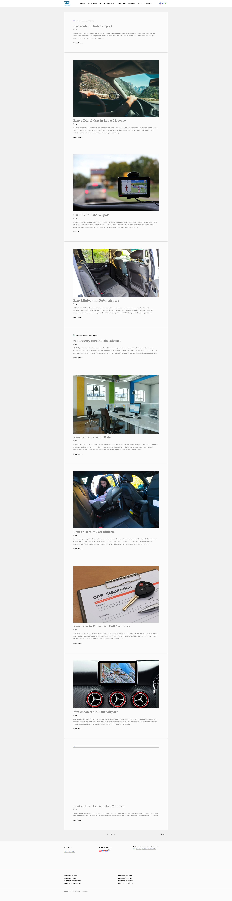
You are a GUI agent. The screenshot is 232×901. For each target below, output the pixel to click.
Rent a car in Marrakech (72, 883)
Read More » (77, 43)
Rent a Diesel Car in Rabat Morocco (98, 806)
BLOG (140, 3)
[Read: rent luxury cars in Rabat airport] (85, 335)
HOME (82, 3)
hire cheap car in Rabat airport (95, 712)
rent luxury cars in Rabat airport (97, 340)
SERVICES (131, 3)
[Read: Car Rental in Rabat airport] (83, 21)
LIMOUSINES (92, 3)
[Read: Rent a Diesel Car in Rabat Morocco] (116, 774)
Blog (75, 29)
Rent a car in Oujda (125, 878)
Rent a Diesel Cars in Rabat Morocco (99, 120)
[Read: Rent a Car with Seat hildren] (116, 499)
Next (162, 834)
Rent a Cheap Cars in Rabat (92, 437)
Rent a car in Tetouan (125, 883)
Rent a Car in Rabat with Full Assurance (101, 626)
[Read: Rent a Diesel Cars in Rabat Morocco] (116, 88)
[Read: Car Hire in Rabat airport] (116, 182)
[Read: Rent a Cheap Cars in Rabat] (116, 404)
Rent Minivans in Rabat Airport (96, 300)
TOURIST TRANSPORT (107, 3)
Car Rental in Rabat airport (92, 26)
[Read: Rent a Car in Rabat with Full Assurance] (116, 594)
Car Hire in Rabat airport (91, 215)
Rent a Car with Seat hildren (93, 532)
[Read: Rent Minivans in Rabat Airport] (116, 272)
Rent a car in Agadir (71, 875)
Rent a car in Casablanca (73, 881)
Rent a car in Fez (70, 878)
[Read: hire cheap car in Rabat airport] (116, 684)
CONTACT (148, 3)
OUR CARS (122, 3)
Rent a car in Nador (125, 875)
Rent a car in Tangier (125, 881)
